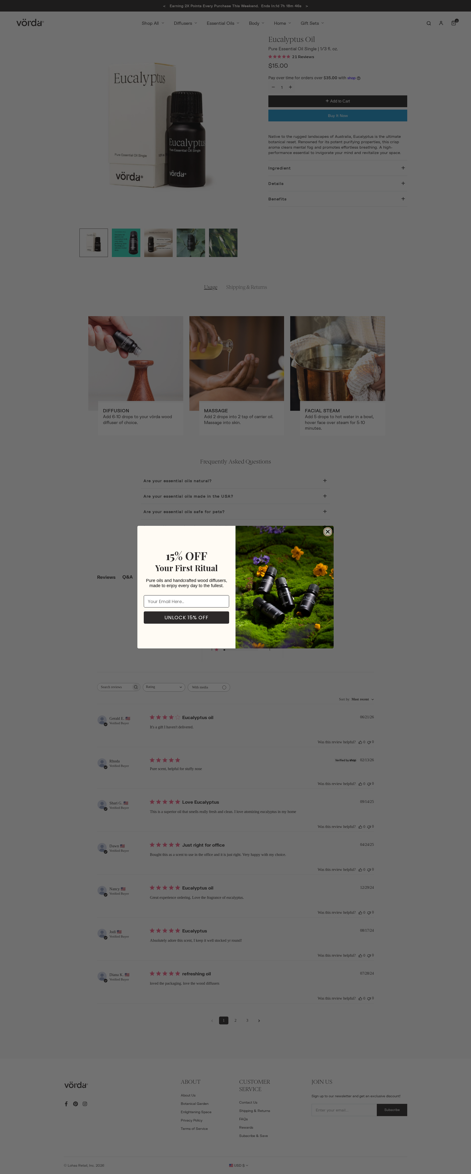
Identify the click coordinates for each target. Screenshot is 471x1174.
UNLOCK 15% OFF (187, 617)
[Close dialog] (328, 532)
